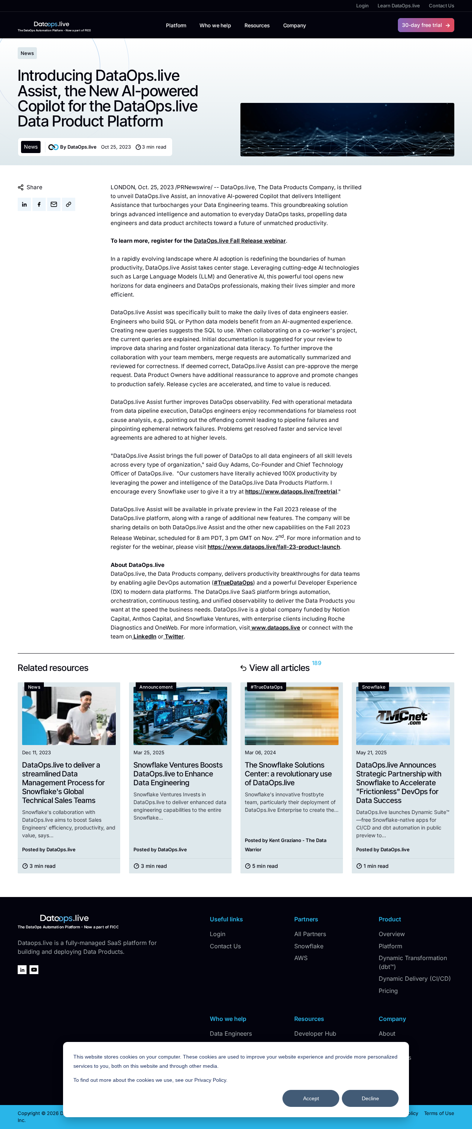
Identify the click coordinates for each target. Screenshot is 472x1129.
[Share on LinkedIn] (24, 204)
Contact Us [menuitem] (441, 5)
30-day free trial (422, 25)
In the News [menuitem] (395, 1057)
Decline (370, 1098)
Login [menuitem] (362, 5)
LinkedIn (144, 636)
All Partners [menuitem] (310, 934)
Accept (311, 1098)
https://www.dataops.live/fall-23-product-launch (274, 546)
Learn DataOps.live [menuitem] (399, 5)
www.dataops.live (275, 627)
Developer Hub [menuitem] (315, 1033)
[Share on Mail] (53, 204)
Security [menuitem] (390, 1081)
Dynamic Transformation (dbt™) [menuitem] (413, 962)
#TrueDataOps (233, 582)
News (31, 146)
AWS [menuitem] (301, 958)
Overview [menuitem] (392, 934)
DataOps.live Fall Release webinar (240, 240)
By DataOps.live (78, 147)
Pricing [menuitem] (388, 990)
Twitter (174, 636)
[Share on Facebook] (39, 204)
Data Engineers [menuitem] (231, 1033)
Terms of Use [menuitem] (439, 1113)
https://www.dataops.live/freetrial (291, 491)
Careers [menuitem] (389, 1069)
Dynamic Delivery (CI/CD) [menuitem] (415, 978)
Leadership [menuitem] (394, 1045)
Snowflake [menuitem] (308, 946)
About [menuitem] (387, 1033)
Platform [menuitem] (390, 946)
